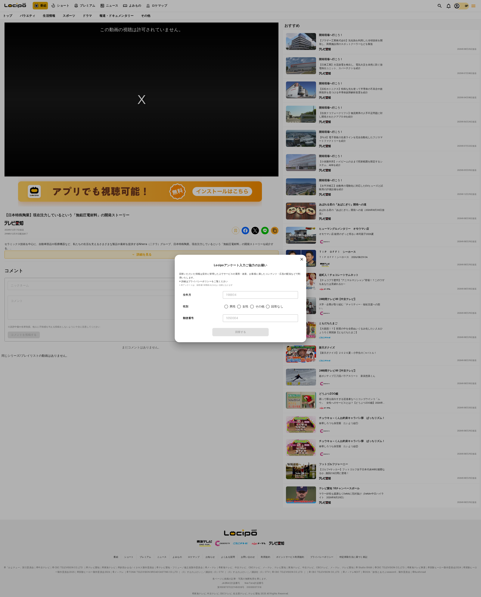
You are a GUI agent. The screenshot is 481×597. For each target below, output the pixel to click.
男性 (233, 306)
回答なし (277, 306)
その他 (259, 306)
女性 (245, 306)
